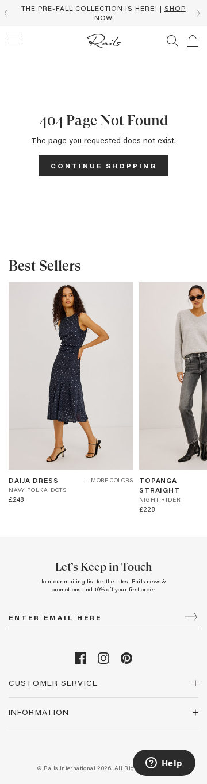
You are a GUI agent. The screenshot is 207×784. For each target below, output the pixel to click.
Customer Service (53, 682)
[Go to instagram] (103, 660)
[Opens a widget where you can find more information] (163, 764)
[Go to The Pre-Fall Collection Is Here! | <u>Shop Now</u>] (103, 13)
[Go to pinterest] (126, 660)
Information (39, 711)
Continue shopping (104, 165)
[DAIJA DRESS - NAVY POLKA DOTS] (71, 376)
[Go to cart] (192, 41)
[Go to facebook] (80, 660)
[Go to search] (172, 41)
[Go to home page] (104, 41)
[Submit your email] (191, 618)
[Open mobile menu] (14, 40)
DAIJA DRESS (34, 480)
